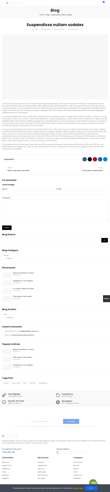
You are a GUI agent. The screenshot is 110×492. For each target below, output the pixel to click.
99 (93, 483)
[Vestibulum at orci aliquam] (7, 283)
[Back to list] (55, 169)
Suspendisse (9, 159)
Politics (62, 29)
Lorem (25, 383)
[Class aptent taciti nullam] (7, 299)
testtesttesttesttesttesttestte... (23, 335)
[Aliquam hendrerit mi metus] (7, 275)
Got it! (91, 488)
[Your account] (107, 3)
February (10, 317)
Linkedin (100, 159)
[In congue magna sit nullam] (7, 291)
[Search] (99, 3)
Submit (6, 228)
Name (4, 189)
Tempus (6, 383)
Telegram (105, 159)
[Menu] (3, 3)
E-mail (58, 189)
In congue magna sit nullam (23, 288)
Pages (106, 299)
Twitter (90, 159)
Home (56, 29)
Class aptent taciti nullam (22, 296)
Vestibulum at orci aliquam (23, 281)
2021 (5, 314)
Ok (105, 240)
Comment (6, 198)
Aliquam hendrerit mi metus (23, 273)
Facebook (84, 159)
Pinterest (95, 159)
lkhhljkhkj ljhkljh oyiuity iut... (29, 331)
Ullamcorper (16, 383)
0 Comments (73, 29)
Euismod (33, 383)
